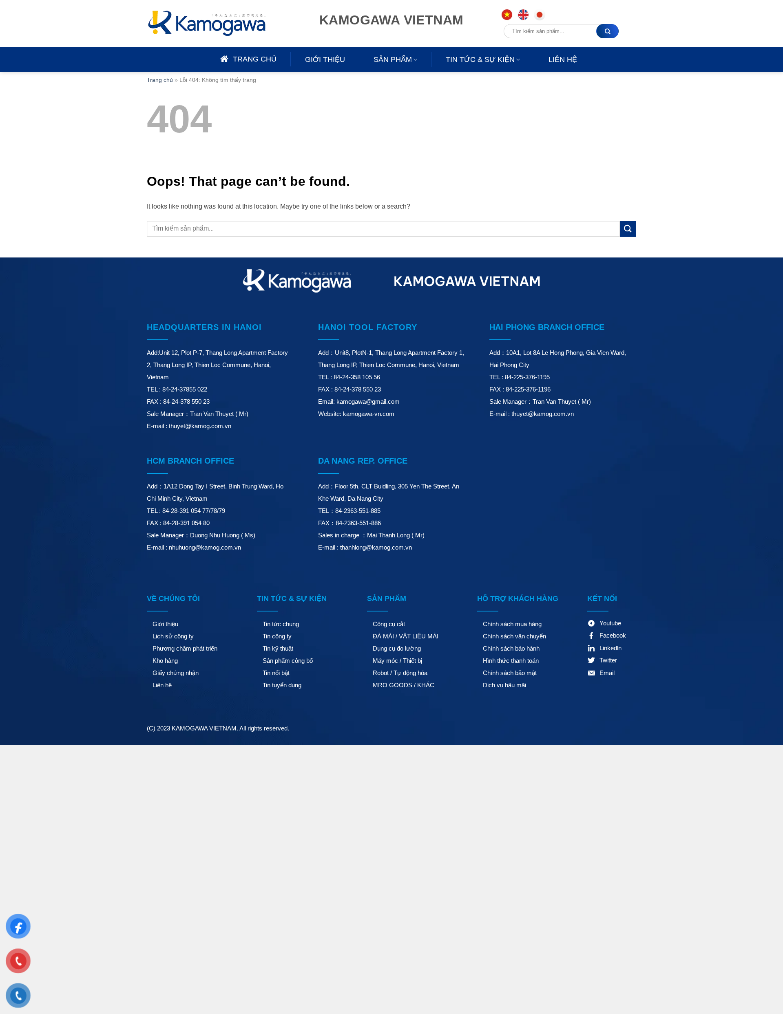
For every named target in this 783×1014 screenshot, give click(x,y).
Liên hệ (563, 59)
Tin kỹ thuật (278, 648)
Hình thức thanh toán (511, 660)
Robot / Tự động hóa (400, 672)
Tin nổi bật (276, 672)
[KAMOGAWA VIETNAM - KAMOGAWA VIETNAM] (218, 23)
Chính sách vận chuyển (514, 636)
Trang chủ (160, 80)
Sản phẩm (393, 59)
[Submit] (628, 229)
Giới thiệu (325, 59)
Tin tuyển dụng (282, 685)
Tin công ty (277, 636)
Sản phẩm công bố (288, 660)
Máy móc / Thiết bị (397, 660)
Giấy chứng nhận (176, 672)
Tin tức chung (281, 623)
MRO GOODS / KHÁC (403, 685)
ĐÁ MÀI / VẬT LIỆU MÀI (405, 636)
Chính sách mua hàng (512, 623)
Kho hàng (165, 660)
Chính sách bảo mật (510, 672)
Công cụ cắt (389, 623)
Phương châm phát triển (185, 648)
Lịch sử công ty (173, 636)
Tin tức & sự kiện (480, 59)
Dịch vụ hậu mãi (504, 685)
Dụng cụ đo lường (397, 648)
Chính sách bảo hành (511, 648)
